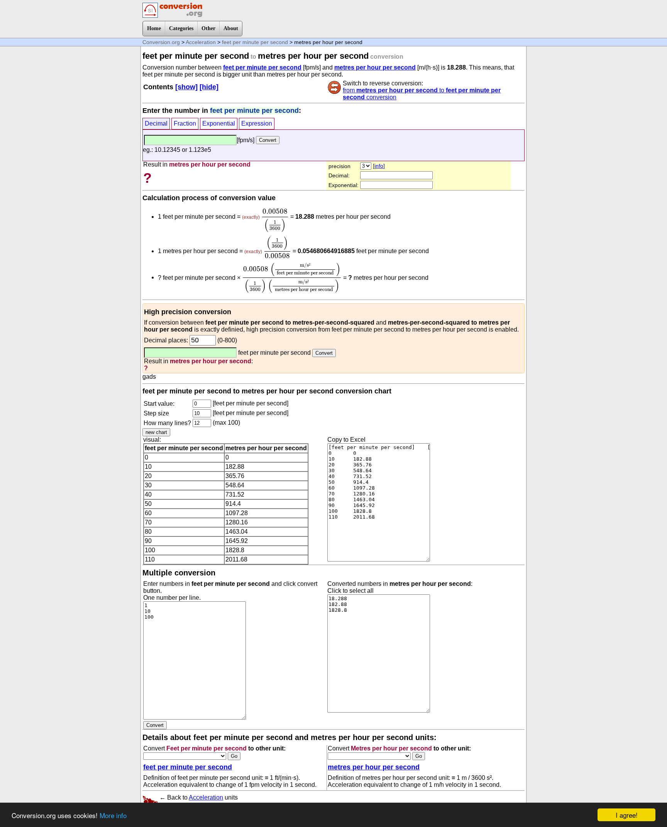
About (230, 28)
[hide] (209, 87)
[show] (186, 87)
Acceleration (201, 42)
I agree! (627, 815)
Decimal (156, 123)
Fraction (185, 123)
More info (113, 815)
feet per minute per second (255, 42)
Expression (256, 123)
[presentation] (275, 220)
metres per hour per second (375, 67)
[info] (379, 166)
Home (154, 28)
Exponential (218, 123)
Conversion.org (161, 42)
